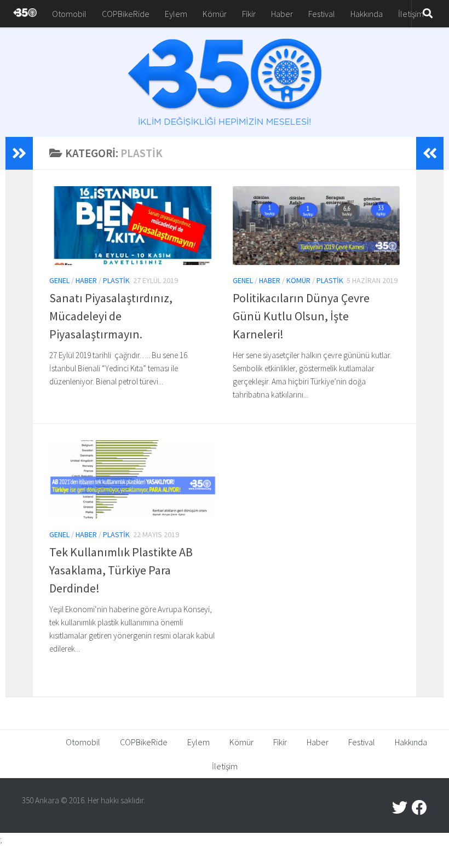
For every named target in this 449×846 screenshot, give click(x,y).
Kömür (215, 13)
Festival (321, 13)
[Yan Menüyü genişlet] (19, 153)
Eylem (176, 13)
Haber (282, 13)
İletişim (411, 13)
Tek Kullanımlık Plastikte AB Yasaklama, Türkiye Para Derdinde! (121, 570)
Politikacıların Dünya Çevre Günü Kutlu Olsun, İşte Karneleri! (301, 316)
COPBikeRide (125, 13)
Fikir (249, 13)
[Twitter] (399, 807)
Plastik (116, 280)
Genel (59, 280)
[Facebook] (419, 807)
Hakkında (366, 13)
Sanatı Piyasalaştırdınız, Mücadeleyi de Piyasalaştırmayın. (110, 316)
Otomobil (69, 13)
